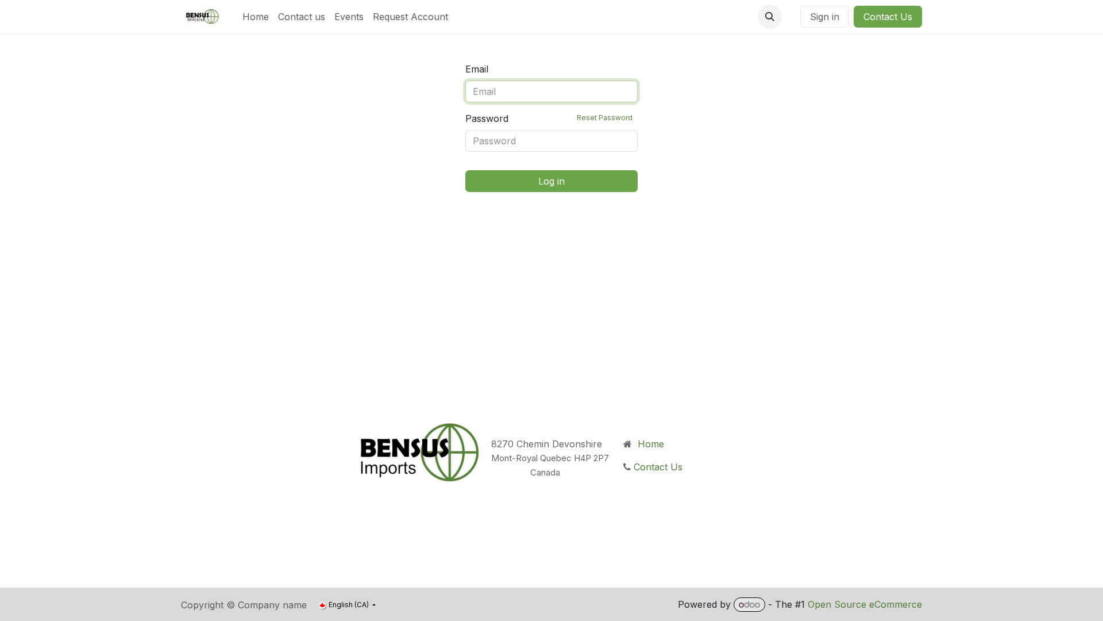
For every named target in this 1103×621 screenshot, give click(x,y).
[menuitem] (255, 16)
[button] (770, 17)
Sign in (824, 16)
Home (649, 444)
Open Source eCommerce (865, 604)
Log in (551, 181)
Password (549, 118)
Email (476, 69)
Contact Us (887, 16)
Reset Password (605, 117)
